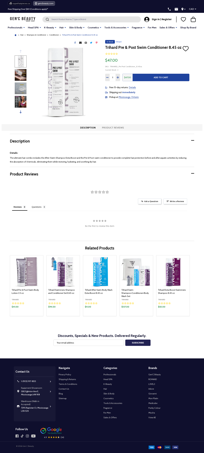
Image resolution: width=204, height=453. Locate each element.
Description (88, 127)
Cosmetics (93, 27)
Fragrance (137, 27)
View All (152, 417)
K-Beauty (49, 27)
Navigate (64, 368)
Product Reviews (113, 127)
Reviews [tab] (18, 206)
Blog (61, 393)
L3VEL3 (151, 384)
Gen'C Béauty (154, 374)
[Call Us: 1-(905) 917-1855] (169, 9)
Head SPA (33, 27)
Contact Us (64, 388)
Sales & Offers (167, 27)
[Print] (85, 42)
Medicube (152, 403)
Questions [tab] (37, 206)
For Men (152, 27)
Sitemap (63, 398)
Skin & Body (75, 27)
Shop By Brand (188, 27)
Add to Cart (161, 77)
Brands (152, 368)
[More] (24, 27)
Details (132, 87)
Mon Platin (153, 398)
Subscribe (138, 343)
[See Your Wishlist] (183, 19)
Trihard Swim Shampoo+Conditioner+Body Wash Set (135, 293)
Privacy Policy (65, 374)
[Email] (80, 42)
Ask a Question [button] (151, 201)
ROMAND (152, 379)
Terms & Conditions (68, 384)
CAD (191, 9)
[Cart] (193, 19)
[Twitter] (91, 42)
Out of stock (99, 316)
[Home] (16, 35)
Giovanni (152, 393)
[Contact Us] (176, 9)
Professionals (15, 27)
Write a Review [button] (177, 201)
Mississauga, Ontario (129, 97)
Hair (61, 27)
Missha (151, 412)
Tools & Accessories (115, 27)
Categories (110, 368)
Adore (151, 388)
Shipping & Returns (67, 379)
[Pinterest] (96, 42)
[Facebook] (75, 42)
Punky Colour (154, 408)
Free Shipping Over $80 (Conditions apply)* (28, 9)
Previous (21, 51)
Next (21, 111)
